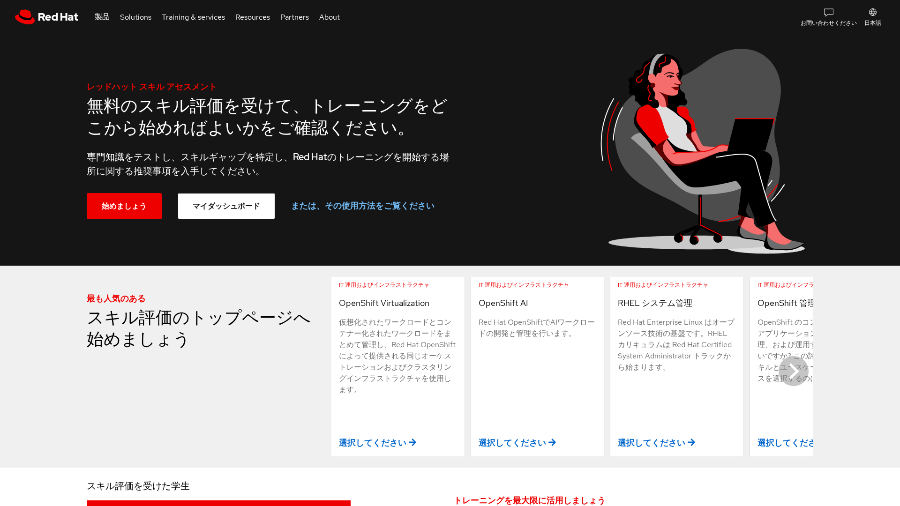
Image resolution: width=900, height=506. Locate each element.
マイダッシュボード (226, 206)
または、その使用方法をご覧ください (363, 205)
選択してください (372, 442)
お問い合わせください (829, 23)
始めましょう (124, 206)
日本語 (872, 23)
